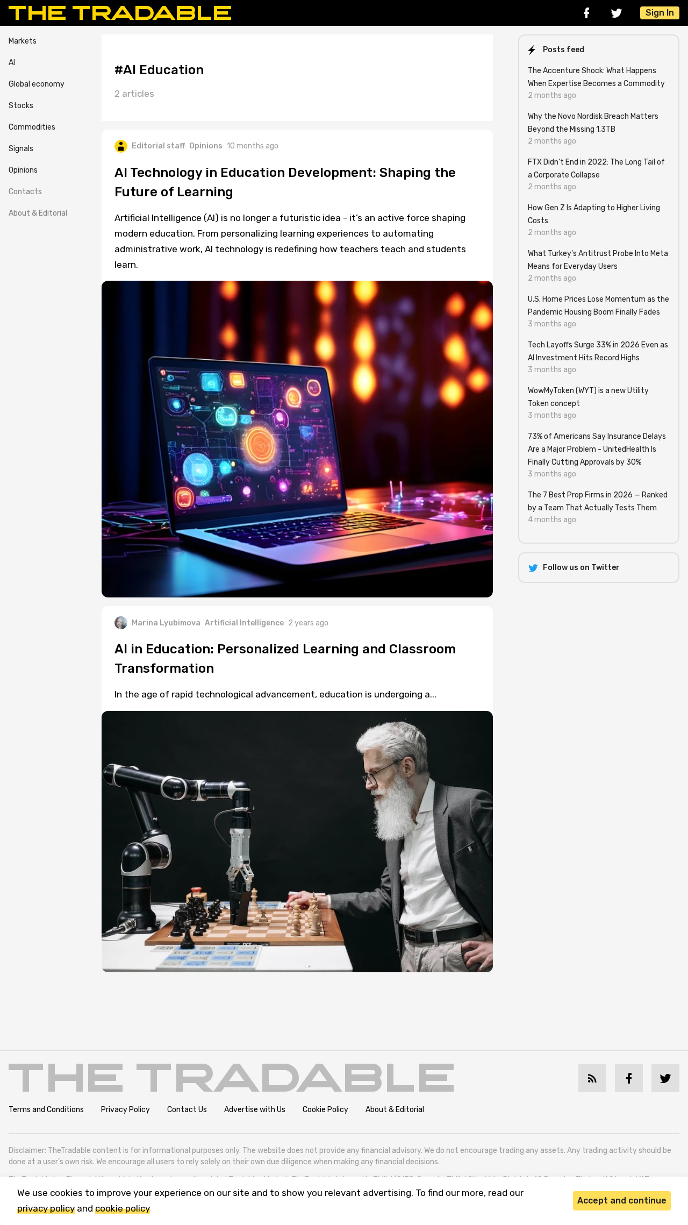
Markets (23, 41)
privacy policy (46, 1208)
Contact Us (187, 1109)
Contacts (25, 191)
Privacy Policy (125, 1109)
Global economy (36, 84)
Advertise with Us (254, 1109)
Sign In (660, 13)
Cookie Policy (325, 1109)
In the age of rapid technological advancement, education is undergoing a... (275, 694)
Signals (21, 148)
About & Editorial (38, 213)
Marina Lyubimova (166, 623)
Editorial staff (158, 146)
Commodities (32, 127)
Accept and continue (621, 1200)
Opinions (23, 170)
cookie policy (122, 1208)
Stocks (21, 105)
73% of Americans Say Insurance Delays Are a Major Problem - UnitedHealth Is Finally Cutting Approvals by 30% (597, 449)
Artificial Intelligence (244, 623)
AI (12, 62)
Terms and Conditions (46, 1109)
